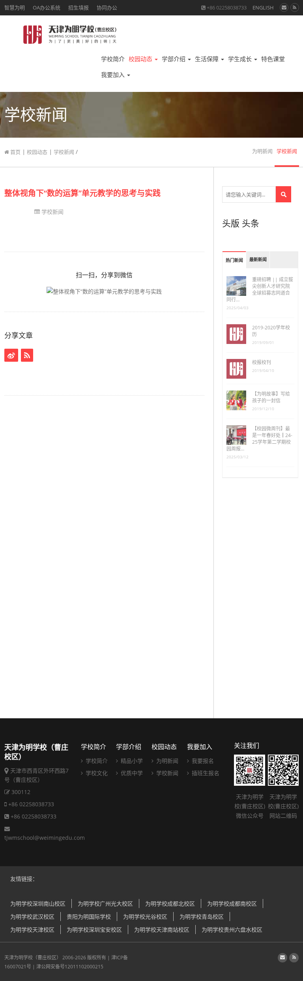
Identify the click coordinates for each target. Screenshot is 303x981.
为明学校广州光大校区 (105, 903)
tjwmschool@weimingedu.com (44, 837)
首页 (15, 151)
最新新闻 (258, 259)
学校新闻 (64, 151)
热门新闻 (234, 260)
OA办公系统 (46, 7)
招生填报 (78, 7)
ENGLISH (263, 7)
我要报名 (202, 760)
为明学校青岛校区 (202, 916)
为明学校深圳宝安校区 (94, 929)
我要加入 (113, 74)
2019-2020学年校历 (271, 331)
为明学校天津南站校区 (161, 929)
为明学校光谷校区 (145, 916)
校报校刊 (261, 362)
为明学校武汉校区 (32, 916)
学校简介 (113, 59)
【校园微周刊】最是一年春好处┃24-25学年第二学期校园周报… (259, 438)
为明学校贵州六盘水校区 (232, 929)
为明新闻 (262, 151)
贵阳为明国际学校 (89, 916)
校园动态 (141, 59)
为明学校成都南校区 (232, 903)
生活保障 (207, 59)
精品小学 (131, 760)
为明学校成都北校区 (170, 903)
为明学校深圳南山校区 (37, 903)
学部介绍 (174, 59)
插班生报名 (204, 773)
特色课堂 (273, 59)
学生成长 (240, 59)
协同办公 (107, 7)
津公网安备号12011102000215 (69, 966)
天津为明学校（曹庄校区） (32, 957)
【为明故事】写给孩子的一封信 (271, 397)
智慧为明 (14, 7)
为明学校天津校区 (32, 929)
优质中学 (131, 773)
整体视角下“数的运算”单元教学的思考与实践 (82, 193)
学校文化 (96, 773)
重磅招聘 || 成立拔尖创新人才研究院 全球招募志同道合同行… (259, 289)
